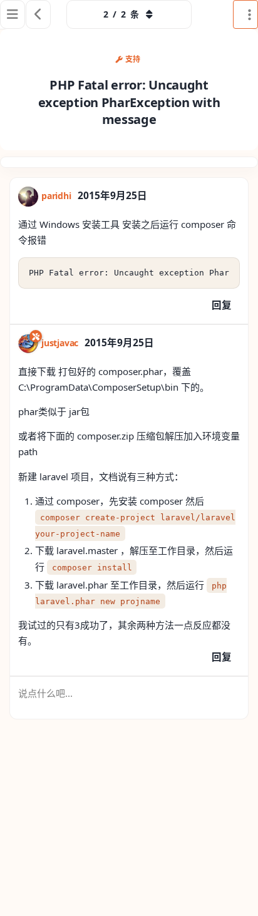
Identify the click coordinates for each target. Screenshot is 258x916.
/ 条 (121, 14)
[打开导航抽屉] (12, 14)
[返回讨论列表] (38, 14)
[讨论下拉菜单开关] (245, 14)
